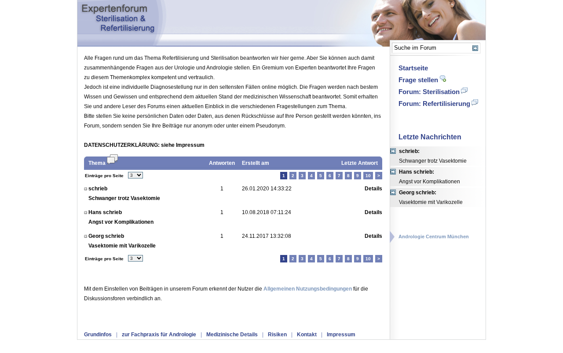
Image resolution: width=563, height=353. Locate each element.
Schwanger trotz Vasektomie (433, 156)
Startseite (413, 68)
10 (368, 175)
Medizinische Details (232, 334)
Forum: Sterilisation (429, 91)
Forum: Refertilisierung (434, 103)
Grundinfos (98, 334)
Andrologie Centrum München (433, 236)
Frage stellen (418, 80)
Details (373, 189)
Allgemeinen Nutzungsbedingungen (307, 289)
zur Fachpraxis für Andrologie (159, 334)
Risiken (277, 334)
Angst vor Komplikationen (429, 177)
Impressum (341, 334)
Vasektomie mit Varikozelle (431, 197)
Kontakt (307, 334)
